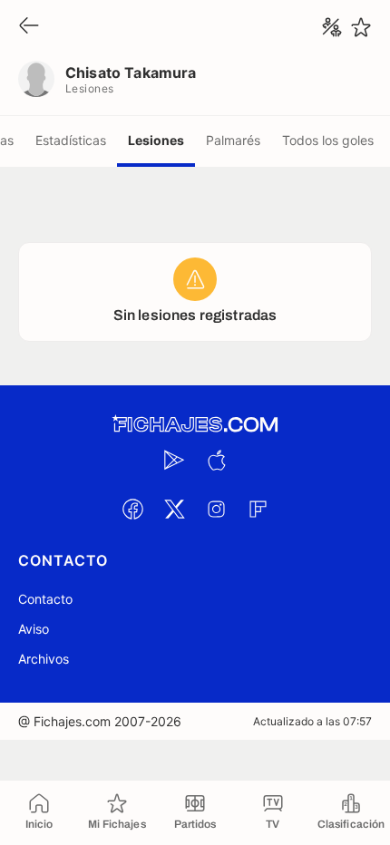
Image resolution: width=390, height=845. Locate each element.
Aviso (33, 628)
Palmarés (233, 140)
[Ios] (215, 459)
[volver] (29, 27)
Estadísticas (70, 140)
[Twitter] (174, 508)
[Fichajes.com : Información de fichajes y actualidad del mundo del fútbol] (195, 424)
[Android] (174, 459)
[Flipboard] (257, 508)
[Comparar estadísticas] (332, 27)
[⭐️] (361, 27)
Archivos (43, 658)
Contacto (45, 599)
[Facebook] (132, 508)
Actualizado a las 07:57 (312, 721)
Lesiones (156, 140)
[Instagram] (215, 508)
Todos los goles (328, 140)
